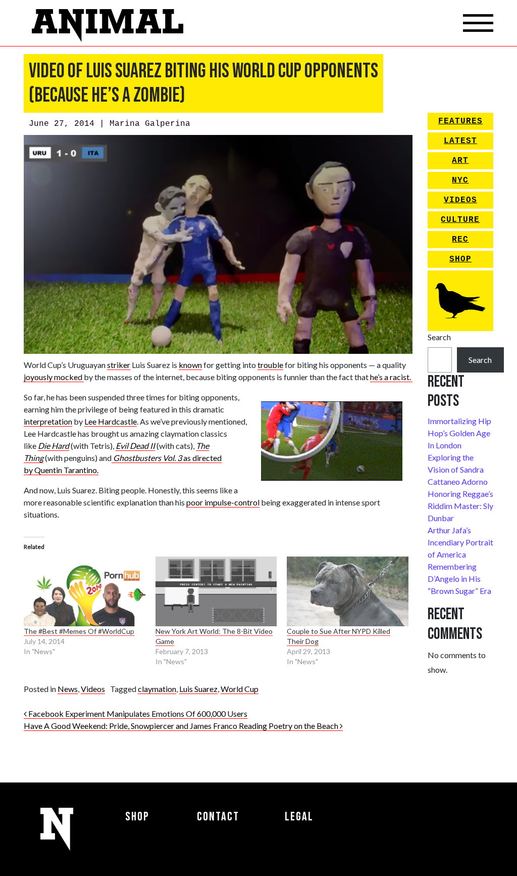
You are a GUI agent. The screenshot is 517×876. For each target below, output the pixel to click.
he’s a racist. (391, 377)
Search (439, 337)
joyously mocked (54, 377)
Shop (460, 259)
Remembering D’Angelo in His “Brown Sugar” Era (459, 578)
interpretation (48, 421)
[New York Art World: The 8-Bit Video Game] (216, 591)
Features (460, 121)
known (190, 365)
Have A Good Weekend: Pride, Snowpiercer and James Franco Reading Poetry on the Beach (182, 725)
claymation (157, 689)
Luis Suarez (198, 689)
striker (118, 365)
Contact (218, 816)
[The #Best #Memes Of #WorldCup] (84, 591)
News (68, 689)
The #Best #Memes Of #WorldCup (79, 631)
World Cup (239, 689)
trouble (270, 365)
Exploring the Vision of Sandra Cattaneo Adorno (458, 469)
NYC (460, 180)
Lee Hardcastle (110, 421)
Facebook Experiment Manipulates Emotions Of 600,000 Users (137, 713)
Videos (93, 689)
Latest (460, 141)
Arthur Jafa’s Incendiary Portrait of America (460, 542)
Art (460, 160)
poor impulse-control (223, 502)
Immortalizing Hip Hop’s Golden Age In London (459, 433)
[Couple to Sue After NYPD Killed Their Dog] (347, 591)
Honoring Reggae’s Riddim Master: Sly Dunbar (460, 506)
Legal (299, 816)
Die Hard (53, 445)
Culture (460, 219)
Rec (460, 239)
